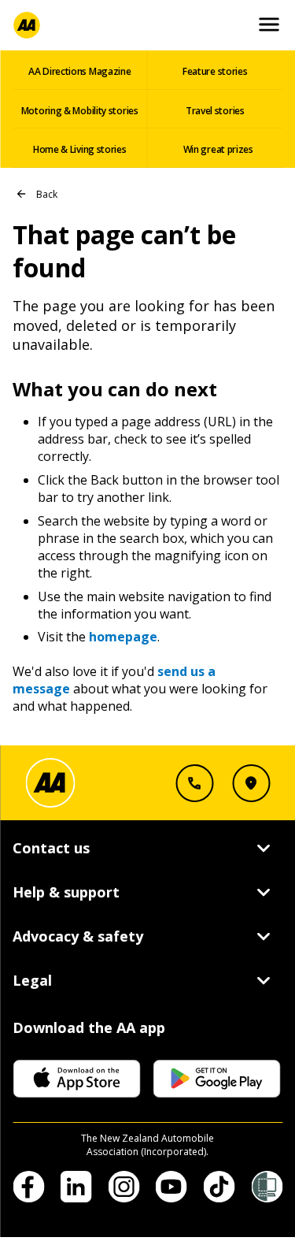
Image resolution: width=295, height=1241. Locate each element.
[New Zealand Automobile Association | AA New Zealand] (27, 25)
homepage (123, 636)
